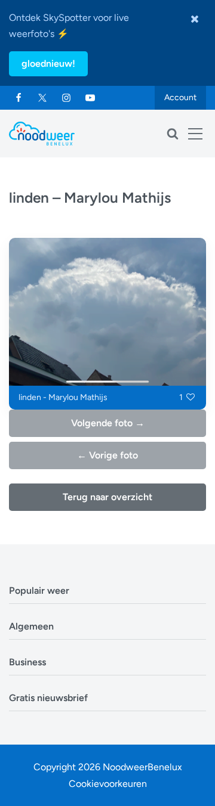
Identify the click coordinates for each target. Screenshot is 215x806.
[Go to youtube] (90, 98)
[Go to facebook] (18, 98)
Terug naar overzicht (107, 497)
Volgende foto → (108, 423)
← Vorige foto (107, 455)
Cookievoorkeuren (108, 783)
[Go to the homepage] (42, 133)
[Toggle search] (173, 133)
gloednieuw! (48, 63)
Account (180, 97)
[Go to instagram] (66, 98)
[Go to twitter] (42, 98)
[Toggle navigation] (195, 133)
